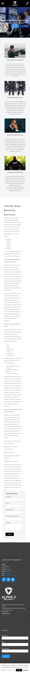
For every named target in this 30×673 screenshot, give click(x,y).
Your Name (9, 496)
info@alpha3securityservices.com (11, 575)
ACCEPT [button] (19, 670)
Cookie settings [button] (11, 670)
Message (8, 522)
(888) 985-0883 (7, 573)
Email (7, 503)
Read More (26, 670)
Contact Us (15, 26)
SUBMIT (10, 534)
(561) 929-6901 (9, 571)
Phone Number (10, 509)
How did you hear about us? (12, 516)
